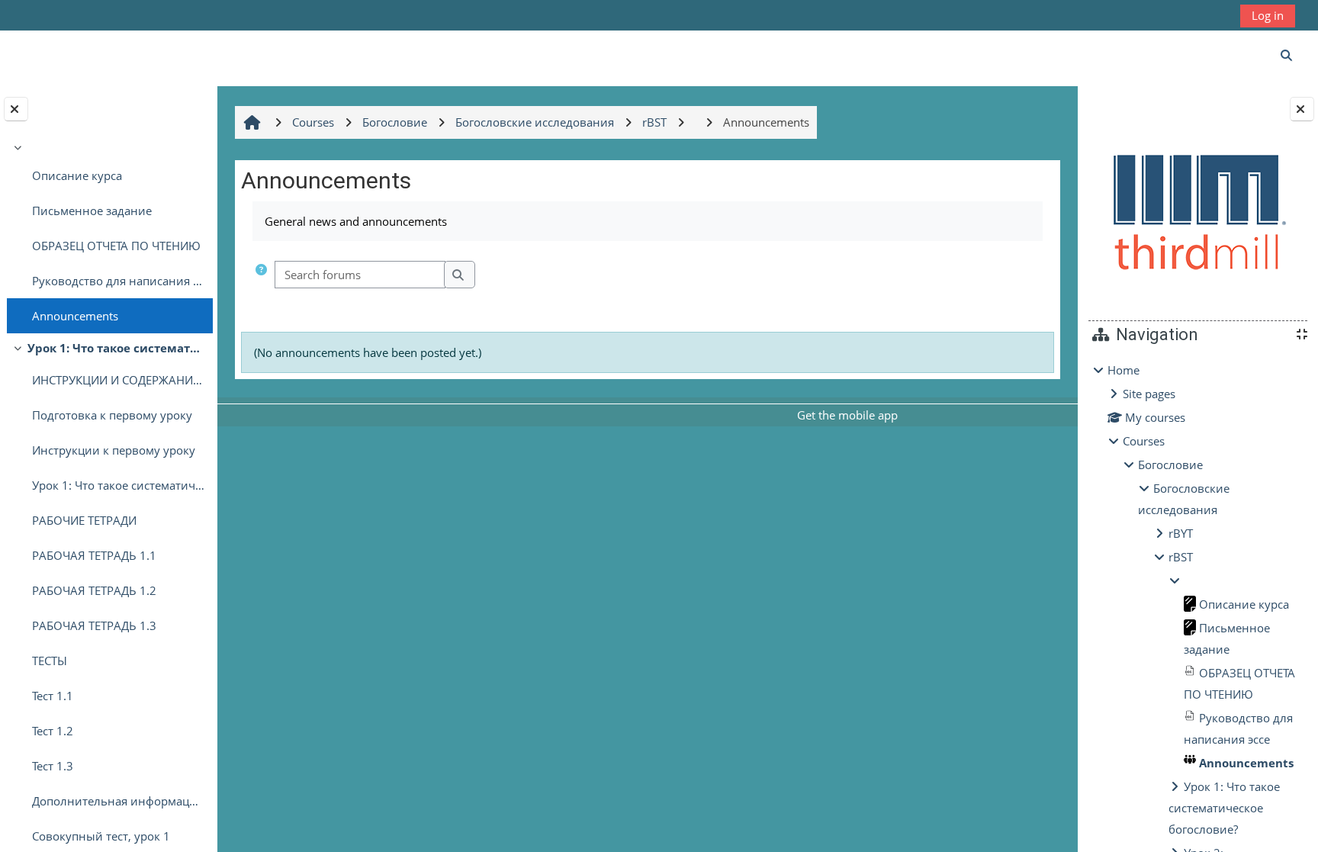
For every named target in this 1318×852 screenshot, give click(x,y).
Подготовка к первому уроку (112, 415)
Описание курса (77, 175)
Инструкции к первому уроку (113, 450)
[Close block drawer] (1302, 109)
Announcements (75, 315)
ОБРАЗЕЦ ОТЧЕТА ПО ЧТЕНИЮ (116, 245)
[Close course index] (16, 109)
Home (1123, 370)
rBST (1181, 556)
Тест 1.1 (52, 695)
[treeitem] (108, 235)
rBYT (1181, 533)
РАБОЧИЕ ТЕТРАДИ (84, 520)
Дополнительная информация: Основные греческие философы (118, 801)
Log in (1268, 15)
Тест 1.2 (52, 730)
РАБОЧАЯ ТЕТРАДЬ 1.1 (94, 555)
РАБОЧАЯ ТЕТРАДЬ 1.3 (94, 625)
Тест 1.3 (52, 765)
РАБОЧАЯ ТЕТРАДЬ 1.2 (94, 590)
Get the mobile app (847, 415)
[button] (261, 275)
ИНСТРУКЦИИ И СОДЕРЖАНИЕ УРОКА (118, 379)
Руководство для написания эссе (118, 280)
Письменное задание (92, 210)
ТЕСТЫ (49, 660)
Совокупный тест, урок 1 (101, 836)
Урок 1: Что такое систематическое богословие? (116, 347)
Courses (1144, 441)
